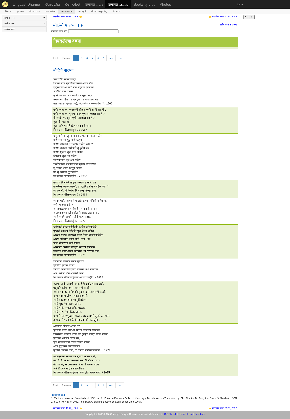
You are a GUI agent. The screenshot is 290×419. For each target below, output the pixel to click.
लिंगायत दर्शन (34, 11)
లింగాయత (72, 4)
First (55, 58)
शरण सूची (82, 11)
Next (111, 58)
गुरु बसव (20, 11)
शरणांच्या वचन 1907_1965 (66, 16)
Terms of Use (185, 414)
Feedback (200, 414)
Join (239, 4)
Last (120, 58)
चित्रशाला (117, 11)
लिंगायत (94, 4)
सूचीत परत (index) (228, 24)
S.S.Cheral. (170, 414)
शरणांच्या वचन (66, 11)
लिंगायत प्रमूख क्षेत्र (99, 11)
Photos (165, 4)
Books (144, 4)
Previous (66, 58)
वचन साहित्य (50, 11)
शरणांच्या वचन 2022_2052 (224, 16)
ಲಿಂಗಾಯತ (52, 4)
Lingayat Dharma (26, 4)
